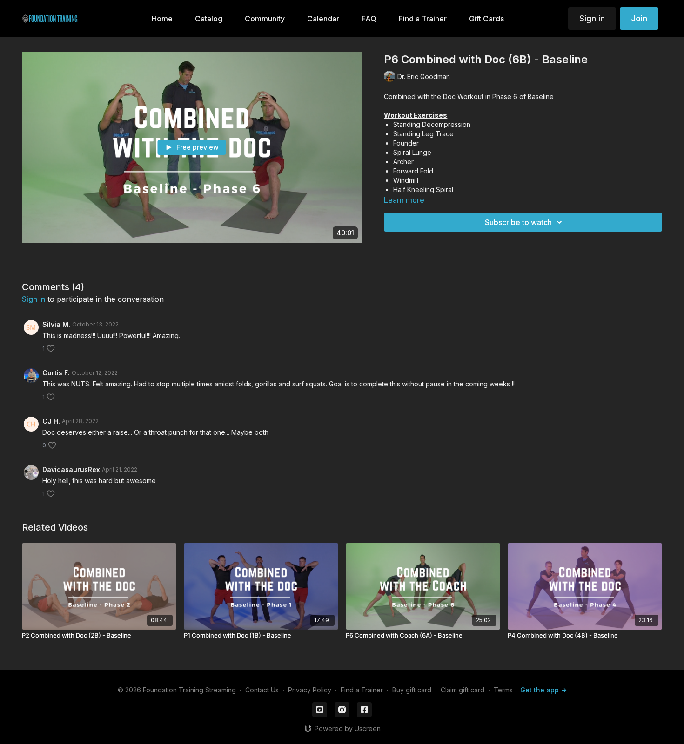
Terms (503, 690)
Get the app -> (543, 690)
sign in (33, 299)
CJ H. (51, 421)
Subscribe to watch (518, 222)
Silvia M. (56, 324)
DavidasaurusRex (71, 469)
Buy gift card (411, 690)
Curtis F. (56, 373)
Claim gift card (462, 690)
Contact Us (262, 690)
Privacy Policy (309, 690)
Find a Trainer (362, 690)
